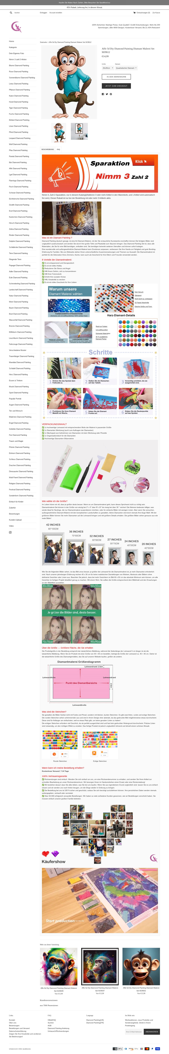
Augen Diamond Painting (19, 405)
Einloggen (43, 13)
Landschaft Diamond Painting (21, 290)
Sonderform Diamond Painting (21, 496)
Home (11, 41)
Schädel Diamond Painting (19, 368)
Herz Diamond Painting (18, 374)
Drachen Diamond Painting (20, 465)
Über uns (12, 1023)
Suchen (51, 1023)
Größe (104, 64)
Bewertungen (14, 514)
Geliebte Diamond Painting (19, 429)
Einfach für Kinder (16, 502)
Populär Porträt (15, 399)
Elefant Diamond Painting (19, 120)
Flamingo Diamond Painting (20, 181)
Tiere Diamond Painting (18, 253)
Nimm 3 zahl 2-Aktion (17, 59)
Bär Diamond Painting (18, 162)
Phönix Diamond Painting (19, 447)
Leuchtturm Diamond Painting (21, 338)
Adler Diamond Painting (18, 271)
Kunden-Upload (15, 520)
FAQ (58, 149)
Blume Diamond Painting (19, 65)
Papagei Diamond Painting (19, 265)
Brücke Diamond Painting (19, 326)
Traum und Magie (16, 441)
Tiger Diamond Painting (18, 108)
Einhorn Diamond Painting (19, 453)
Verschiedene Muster (17, 350)
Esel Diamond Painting (18, 211)
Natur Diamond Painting (18, 296)
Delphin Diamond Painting (19, 241)
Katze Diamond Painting (18, 96)
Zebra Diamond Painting (18, 229)
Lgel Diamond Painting (18, 174)
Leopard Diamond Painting (19, 138)
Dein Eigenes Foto (16, 53)
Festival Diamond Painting (19, 489)
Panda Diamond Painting (19, 156)
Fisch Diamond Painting (18, 187)
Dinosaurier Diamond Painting (21, 471)
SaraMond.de (27, 1049)
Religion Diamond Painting (19, 483)
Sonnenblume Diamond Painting (22, 78)
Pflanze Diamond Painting (19, 90)
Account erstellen (55, 13)
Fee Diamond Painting (18, 435)
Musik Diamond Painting (19, 386)
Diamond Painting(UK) (95, 1020)
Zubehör (12, 508)
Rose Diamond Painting (18, 71)
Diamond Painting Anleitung (58, 1028)
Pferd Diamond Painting (18, 132)
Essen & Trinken (15, 380)
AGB (49, 1026)
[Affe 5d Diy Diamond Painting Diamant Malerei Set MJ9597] (100, 966)
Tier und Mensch (16, 411)
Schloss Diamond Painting (19, 459)
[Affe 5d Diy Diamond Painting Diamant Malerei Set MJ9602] (141, 966)
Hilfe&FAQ (52, 1020)
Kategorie (13, 47)
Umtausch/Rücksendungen (58, 1031)
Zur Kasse (156, 13)
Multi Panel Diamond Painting (21, 477)
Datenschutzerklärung (17, 1031)
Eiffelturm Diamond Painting (20, 332)
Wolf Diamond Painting (18, 144)
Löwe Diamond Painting (18, 126)
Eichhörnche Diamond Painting (21, 199)
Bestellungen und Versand (19, 1028)
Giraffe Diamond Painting (19, 205)
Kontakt (12, 1020)
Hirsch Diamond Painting (19, 223)
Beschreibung (48, 149)
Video (11, 526)
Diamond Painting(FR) (95, 1023)
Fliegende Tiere (15, 259)
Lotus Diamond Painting (18, 84)
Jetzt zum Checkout (116, 86)
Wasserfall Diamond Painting (20, 320)
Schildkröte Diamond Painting (21, 247)
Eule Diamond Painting (18, 277)
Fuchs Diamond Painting (19, 114)
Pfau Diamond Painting (18, 150)
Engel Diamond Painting (18, 423)
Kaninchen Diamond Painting (20, 217)
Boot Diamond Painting (18, 314)
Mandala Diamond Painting (20, 362)
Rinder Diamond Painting (19, 235)
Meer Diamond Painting (18, 302)
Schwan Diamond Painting (19, 193)
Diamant (117, 64)
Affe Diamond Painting (18, 168)
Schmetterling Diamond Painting (22, 284)
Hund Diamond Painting (18, 102)
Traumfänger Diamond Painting (21, 356)
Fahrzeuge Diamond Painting (20, 344)
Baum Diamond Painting (19, 308)
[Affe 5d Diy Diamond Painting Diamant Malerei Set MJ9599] (58, 967)
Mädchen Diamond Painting (20, 417)
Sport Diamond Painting (18, 393)
